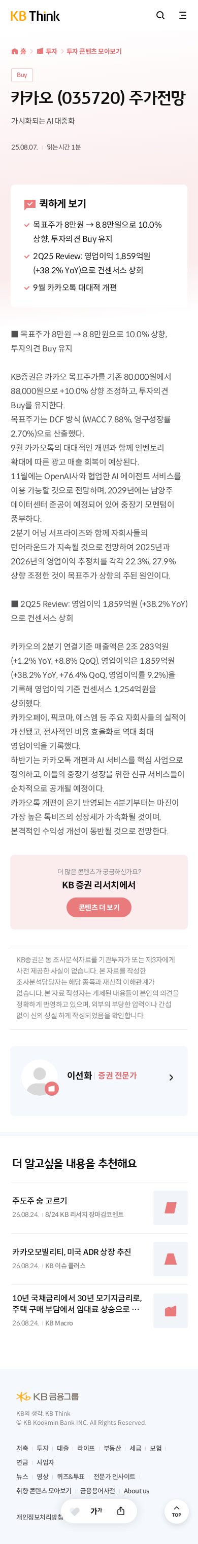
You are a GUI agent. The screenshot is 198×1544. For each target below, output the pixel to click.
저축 (22, 1448)
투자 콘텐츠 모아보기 (94, 51)
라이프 (86, 1448)
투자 (51, 51)
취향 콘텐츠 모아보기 (44, 1491)
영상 (42, 1477)
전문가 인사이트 (114, 1477)
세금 (135, 1448)
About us (136, 1491)
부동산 (112, 1448)
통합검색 (160, 15)
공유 (121, 1511)
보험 (155, 1448)
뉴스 (22, 1477)
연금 (22, 1462)
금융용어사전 (97, 1491)
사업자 (45, 1462)
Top (176, 1511)
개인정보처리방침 (39, 1517)
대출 (63, 1448)
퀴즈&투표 (71, 1477)
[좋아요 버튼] (74, 1511)
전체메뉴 (183, 15)
